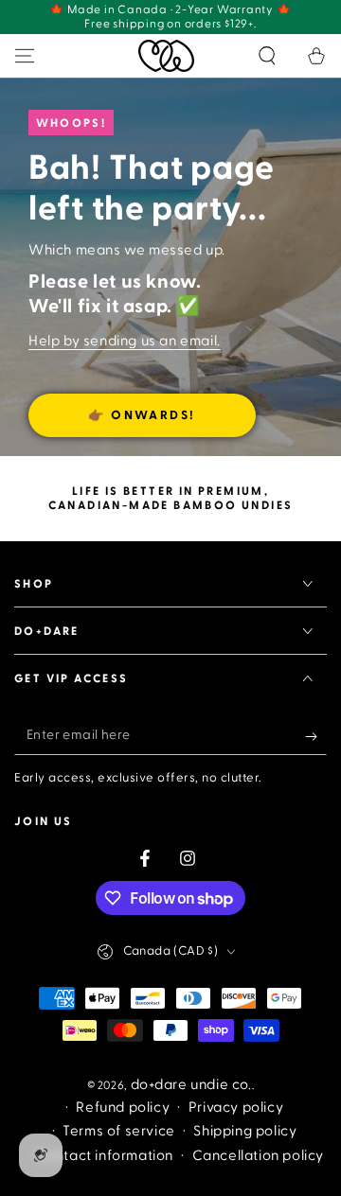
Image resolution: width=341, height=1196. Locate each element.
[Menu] (24, 56)
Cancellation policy (258, 1156)
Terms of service (119, 1131)
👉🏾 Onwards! (142, 415)
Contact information (104, 1156)
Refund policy (123, 1107)
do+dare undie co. (191, 1085)
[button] (267, 56)
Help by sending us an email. (124, 341)
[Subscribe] (316, 736)
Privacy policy (235, 1107)
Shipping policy (244, 1131)
